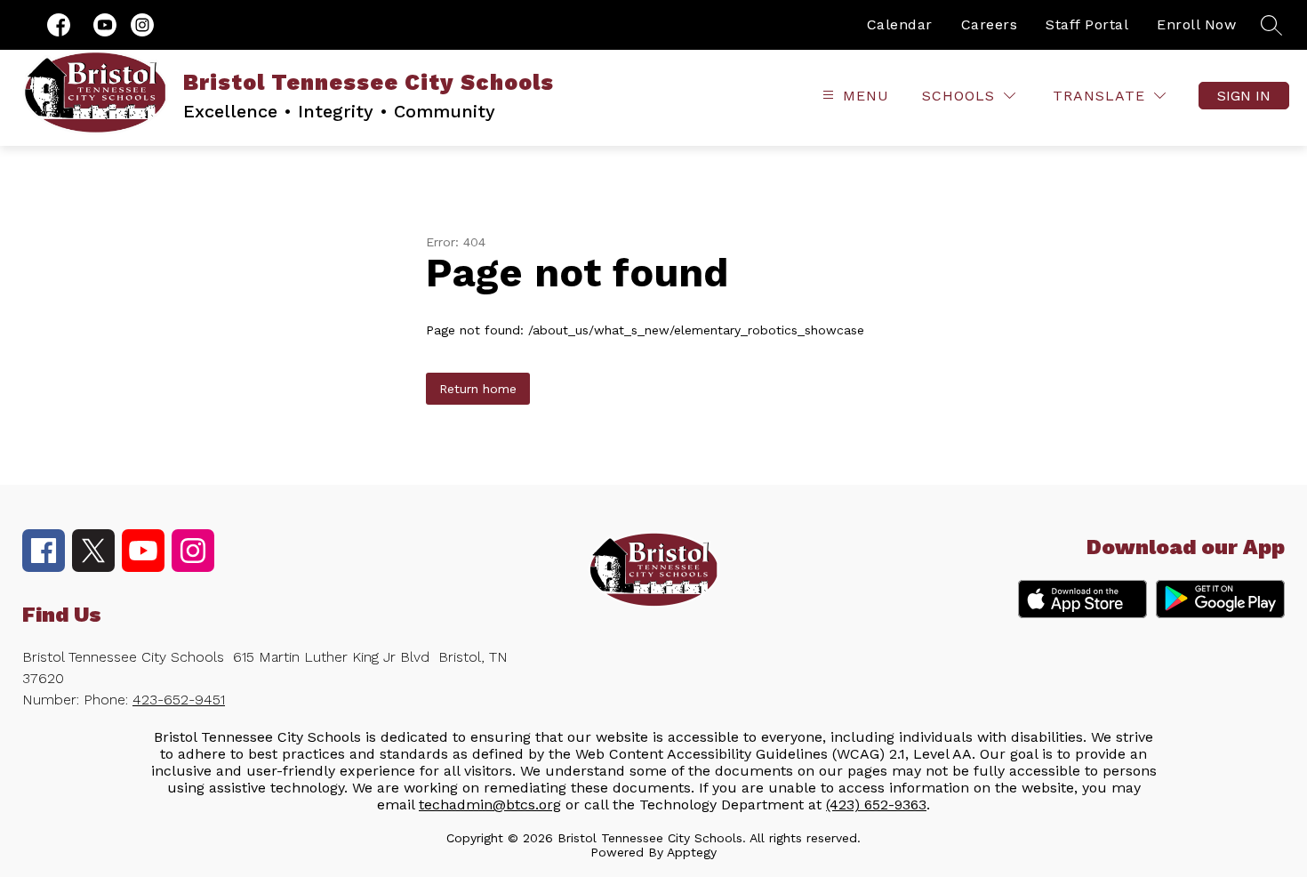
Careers (989, 24)
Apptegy (692, 852)
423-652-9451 (178, 699)
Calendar (900, 24)
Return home (478, 389)
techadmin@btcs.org (490, 804)
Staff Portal (1087, 24)
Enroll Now (1196, 24)
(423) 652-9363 (876, 804)
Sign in (1244, 95)
